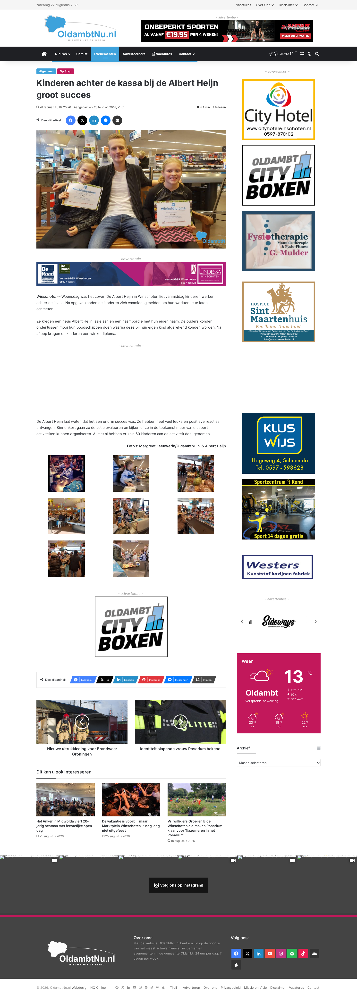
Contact (308, 5)
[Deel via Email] (117, 120)
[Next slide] (315, 621)
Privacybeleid (231, 987)
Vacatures (243, 5)
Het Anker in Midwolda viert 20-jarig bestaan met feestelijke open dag (64, 825)
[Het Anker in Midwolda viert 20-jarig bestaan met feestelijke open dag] (65, 799)
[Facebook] (71, 120)
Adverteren (191, 987)
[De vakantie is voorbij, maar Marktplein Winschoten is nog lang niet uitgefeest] (131, 799)
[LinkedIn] (94, 120)
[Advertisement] (131, 383)
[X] (82, 120)
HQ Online (98, 987)
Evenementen (105, 54)
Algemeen (46, 71)
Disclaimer (286, 5)
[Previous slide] (242, 621)
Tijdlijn (174, 987)
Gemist (81, 54)
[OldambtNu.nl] (81, 28)
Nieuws (61, 54)
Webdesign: (81, 987)
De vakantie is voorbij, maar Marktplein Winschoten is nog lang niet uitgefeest (131, 825)
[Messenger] (105, 120)
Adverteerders (134, 54)
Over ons (263, 5)
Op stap (65, 71)
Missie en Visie (255, 987)
